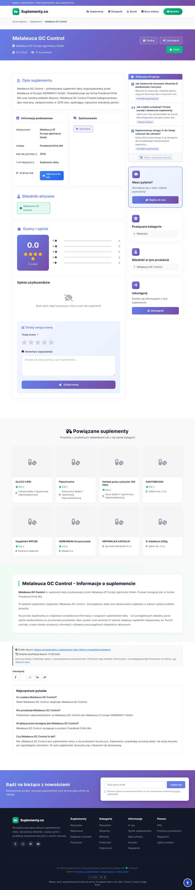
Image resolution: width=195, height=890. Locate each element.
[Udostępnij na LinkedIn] (37, 677)
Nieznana (84, 128)
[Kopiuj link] (45, 677)
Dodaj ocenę (71, 384)
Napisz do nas (157, 199)
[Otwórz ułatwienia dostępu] (187, 882)
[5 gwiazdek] (51, 342)
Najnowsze (76, 830)
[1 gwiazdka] (24, 342)
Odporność (105, 848)
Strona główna (19, 21)
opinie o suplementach (87, 871)
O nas (131, 825)
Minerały (104, 836)
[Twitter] (31, 844)
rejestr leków (107, 871)
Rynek (133, 11)
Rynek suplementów (139, 830)
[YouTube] (38, 844)
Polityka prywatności (169, 830)
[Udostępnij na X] (23, 677)
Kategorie (116, 11)
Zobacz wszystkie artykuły (156, 157)
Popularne (76, 842)
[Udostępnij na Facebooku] (15, 677)
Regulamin (134, 848)
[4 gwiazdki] (44, 342)
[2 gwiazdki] (31, 342)
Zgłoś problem (165, 842)
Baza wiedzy (151, 11)
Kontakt (174, 11)
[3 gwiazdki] (38, 342)
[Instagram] (23, 844)
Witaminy (104, 830)
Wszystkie (76, 825)
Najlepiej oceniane (80, 836)
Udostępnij (157, 310)
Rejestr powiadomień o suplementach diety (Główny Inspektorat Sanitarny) (72, 649)
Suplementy (96, 11)
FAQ (159, 825)
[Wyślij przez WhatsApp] (30, 677)
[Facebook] (15, 844)
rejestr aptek (122, 871)
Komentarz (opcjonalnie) (39, 351)
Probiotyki (105, 842)
